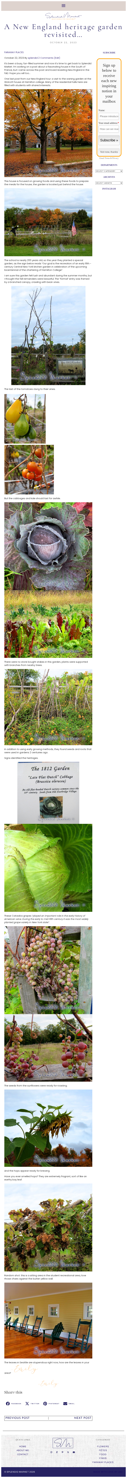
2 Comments (45, 57)
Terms (107, 158)
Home (22, 1446)
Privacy (115, 158)
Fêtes (103, 1450)
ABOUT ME (23, 1450)
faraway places (103, 1462)
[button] (14, 1404)
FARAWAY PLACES (14, 52)
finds (103, 1458)
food (102, 1454)
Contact (22, 1454)
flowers (103, 1446)
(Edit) (57, 57)
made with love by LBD (108, 1472)
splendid (33, 57)
